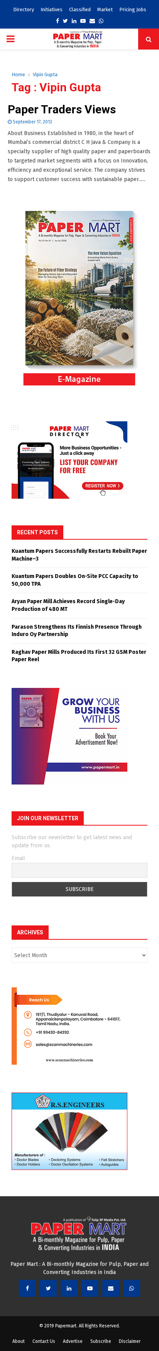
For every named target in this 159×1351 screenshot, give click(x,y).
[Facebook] (27, 1288)
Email (18, 858)
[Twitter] (48, 1288)
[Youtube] (89, 1288)
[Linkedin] (69, 1288)
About (18, 1341)
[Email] (110, 1288)
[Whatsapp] (131, 1288)
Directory (23, 9)
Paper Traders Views (62, 109)
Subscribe (100, 1341)
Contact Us (43, 1341)
